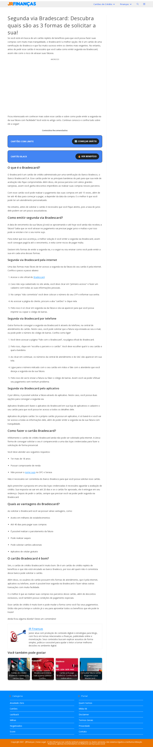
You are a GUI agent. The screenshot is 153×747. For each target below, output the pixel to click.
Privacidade (84, 725)
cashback (14, 714)
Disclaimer (84, 714)
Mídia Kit (83, 708)
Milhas (13, 720)
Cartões (13, 708)
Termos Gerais (86, 720)
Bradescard (39, 277)
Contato (83, 731)
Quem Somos (85, 703)
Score (12, 731)
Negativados (16, 725)
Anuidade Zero (17, 703)
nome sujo (30, 472)
